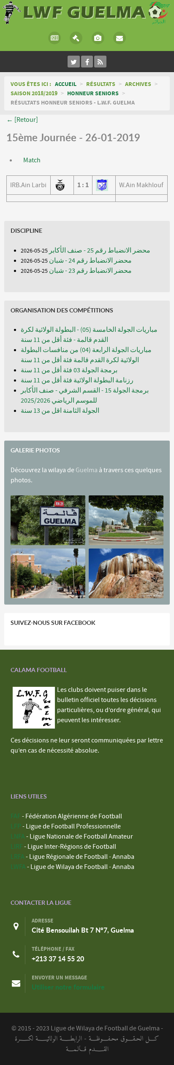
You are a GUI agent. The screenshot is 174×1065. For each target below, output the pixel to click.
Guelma (87, 470)
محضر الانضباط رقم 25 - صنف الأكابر (99, 250)
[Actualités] (54, 38)
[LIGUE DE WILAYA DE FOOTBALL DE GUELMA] (87, 12)
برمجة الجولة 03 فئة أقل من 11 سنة (69, 370)
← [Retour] (22, 120)
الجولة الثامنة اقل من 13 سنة (60, 410)
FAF (16, 816)
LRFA (17, 857)
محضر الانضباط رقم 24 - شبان (90, 260)
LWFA (18, 867)
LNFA (18, 836)
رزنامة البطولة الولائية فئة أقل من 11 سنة (77, 380)
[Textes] (76, 38)
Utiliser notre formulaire (68, 987)
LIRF (17, 846)
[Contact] (120, 38)
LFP (16, 826)
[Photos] (98, 38)
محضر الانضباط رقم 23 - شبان (90, 270)
